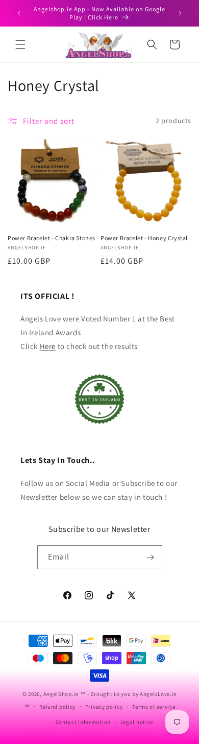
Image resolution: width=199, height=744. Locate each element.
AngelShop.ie (61, 694)
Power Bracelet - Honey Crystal (144, 238)
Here (48, 346)
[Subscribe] (150, 557)
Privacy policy (104, 706)
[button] (20, 44)
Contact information (83, 722)
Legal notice (136, 722)
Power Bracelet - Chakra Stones (51, 238)
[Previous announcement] (19, 13)
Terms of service (153, 706)
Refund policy (57, 706)
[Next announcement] (180, 13)
